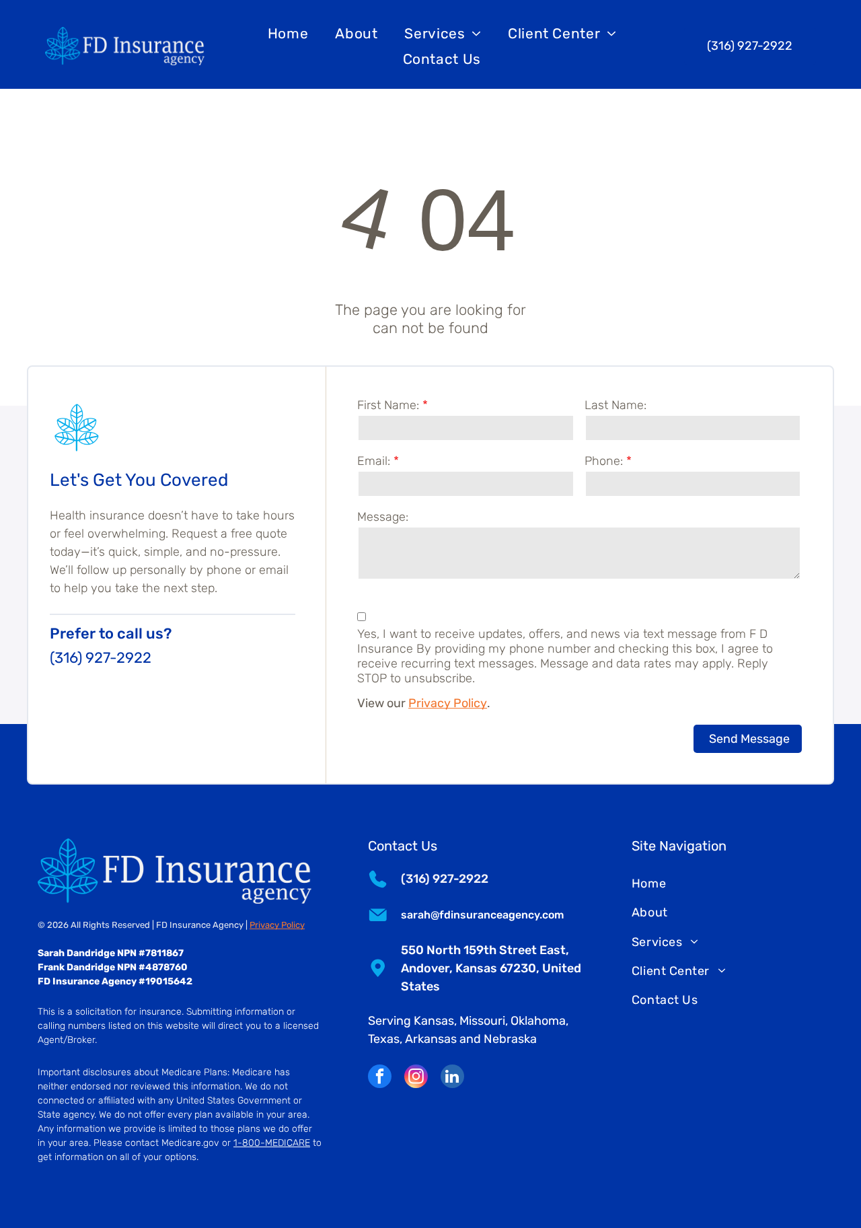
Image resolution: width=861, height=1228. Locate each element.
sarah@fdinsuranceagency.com (482, 914)
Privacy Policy (447, 703)
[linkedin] (452, 1077)
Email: (373, 461)
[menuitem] (288, 33)
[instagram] (416, 1077)
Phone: (604, 461)
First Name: (388, 405)
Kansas (434, 1020)
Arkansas (431, 1039)
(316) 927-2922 (100, 658)
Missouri (482, 1020)
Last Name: (615, 405)
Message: (382, 516)
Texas (384, 1039)
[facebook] (379, 1077)
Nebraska (510, 1039)
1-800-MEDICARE (271, 1143)
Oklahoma (538, 1020)
